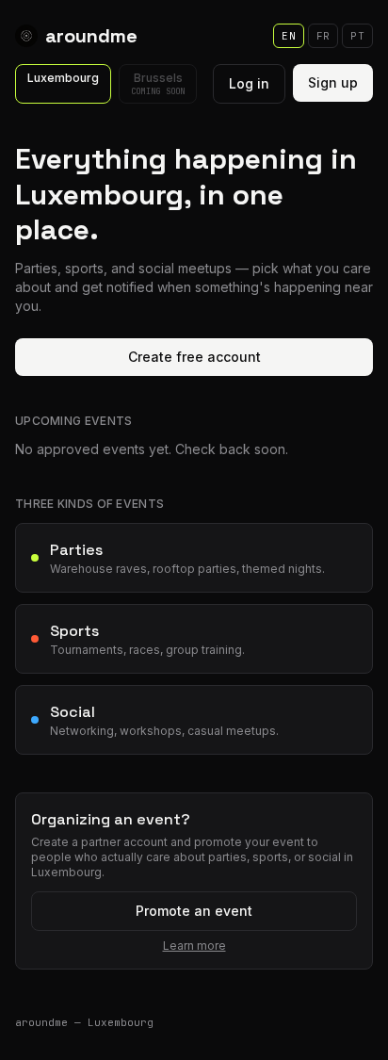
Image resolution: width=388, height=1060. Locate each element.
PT (357, 35)
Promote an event (194, 911)
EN (289, 35)
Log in (249, 83)
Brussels (158, 84)
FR (323, 35)
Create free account (194, 357)
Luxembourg (63, 78)
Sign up (333, 82)
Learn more (194, 945)
